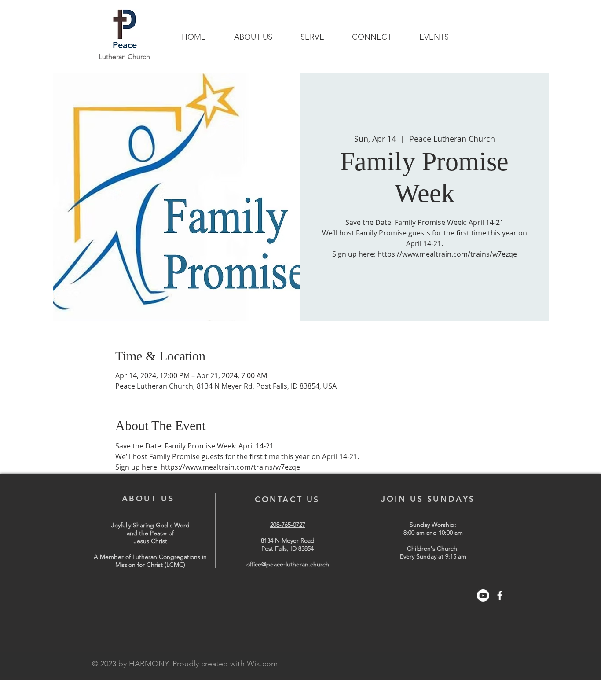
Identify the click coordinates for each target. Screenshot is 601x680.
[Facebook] (500, 595)
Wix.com (262, 664)
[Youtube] (483, 595)
